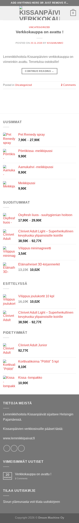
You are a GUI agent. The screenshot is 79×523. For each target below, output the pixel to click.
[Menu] (5, 13)
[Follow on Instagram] (14, 448)
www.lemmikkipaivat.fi (19, 438)
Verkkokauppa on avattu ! (39, 32)
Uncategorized (39, 27)
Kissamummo (55, 43)
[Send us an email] (21, 448)
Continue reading (39, 71)
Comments (68, 84)
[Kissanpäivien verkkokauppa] (39, 13)
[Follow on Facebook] (6, 448)
